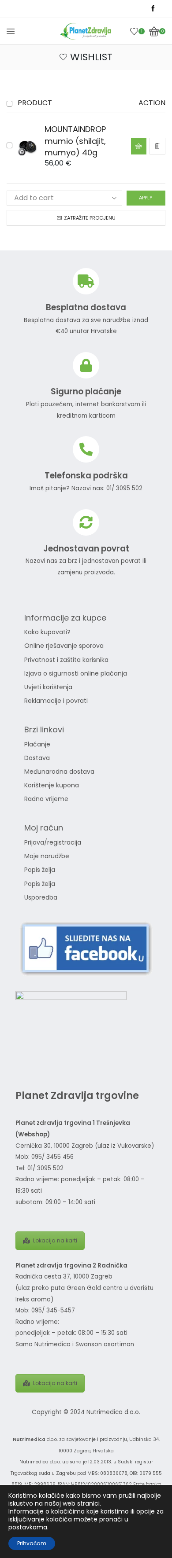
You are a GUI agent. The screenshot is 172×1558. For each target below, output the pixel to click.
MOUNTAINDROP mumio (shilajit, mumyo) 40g (75, 141)
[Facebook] (153, 8)
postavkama (27, 1527)
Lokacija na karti (55, 1240)
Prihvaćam (31, 1543)
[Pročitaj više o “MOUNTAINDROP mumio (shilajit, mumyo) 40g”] (138, 146)
